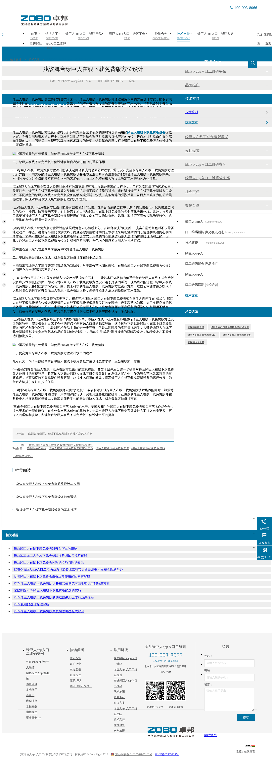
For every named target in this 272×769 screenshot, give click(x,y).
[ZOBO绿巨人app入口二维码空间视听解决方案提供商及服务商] (44, 24)
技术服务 (119, 725)
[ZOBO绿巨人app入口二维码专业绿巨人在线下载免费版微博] (175, 690)
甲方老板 (75, 669)
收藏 (239, 751)
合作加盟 (119, 730)
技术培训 (191, 112)
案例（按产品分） (81, 686)
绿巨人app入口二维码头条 (205, 71)
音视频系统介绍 (36, 448)
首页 (268, 43)
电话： (208, 670)
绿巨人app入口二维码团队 (125, 711)
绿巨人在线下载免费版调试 (206, 137)
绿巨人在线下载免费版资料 (148, 448)
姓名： (208, 655)
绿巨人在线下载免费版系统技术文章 (71, 448)
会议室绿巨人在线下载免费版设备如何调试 (46, 497)
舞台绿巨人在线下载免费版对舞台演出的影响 (45, 548)
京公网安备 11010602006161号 (133, 754)
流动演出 (31, 700)
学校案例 (31, 706)
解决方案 (119, 702)
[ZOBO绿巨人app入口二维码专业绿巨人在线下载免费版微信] (155, 690)
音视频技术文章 (23, 456)
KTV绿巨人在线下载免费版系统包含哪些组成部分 (49, 611)
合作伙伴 (75, 675)
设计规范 (192, 151)
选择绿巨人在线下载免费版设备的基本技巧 (46, 509)
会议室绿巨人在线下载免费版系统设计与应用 (48, 484)
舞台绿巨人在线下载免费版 (47, 103)
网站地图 (119, 691)
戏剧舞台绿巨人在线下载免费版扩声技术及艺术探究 (60, 433)
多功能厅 (31, 689)
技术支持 (15, 59)
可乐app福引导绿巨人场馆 (38, 664)
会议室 (30, 695)
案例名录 (192, 205)
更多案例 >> (33, 717)
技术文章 (34, 59)
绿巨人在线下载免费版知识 (112, 448)
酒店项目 (31, 684)
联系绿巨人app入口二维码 (125, 661)
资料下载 (119, 697)
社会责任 (192, 192)
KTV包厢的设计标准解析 (31, 604)
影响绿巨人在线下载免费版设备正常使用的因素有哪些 (52, 576)
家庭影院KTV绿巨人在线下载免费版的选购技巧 (47, 590)
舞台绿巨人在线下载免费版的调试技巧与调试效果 (49, 562)
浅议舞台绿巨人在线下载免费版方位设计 (72, 59)
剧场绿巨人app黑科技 (38, 676)
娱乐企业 (75, 663)
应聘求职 (75, 680)
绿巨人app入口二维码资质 (125, 672)
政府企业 (75, 658)
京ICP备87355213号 (167, 754)
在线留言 (249, 751)
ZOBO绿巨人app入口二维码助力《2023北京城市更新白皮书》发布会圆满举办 (68, 569)
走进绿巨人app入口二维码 (48, 46)
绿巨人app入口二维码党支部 (207, 178)
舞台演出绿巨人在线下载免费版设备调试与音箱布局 (50, 555)
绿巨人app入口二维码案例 (205, 164)
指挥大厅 (31, 712)
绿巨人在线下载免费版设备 (146, 132)
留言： (208, 684)
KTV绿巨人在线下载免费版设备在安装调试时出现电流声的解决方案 (62, 583)
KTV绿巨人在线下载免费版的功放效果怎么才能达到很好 (54, 597)
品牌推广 (192, 85)
